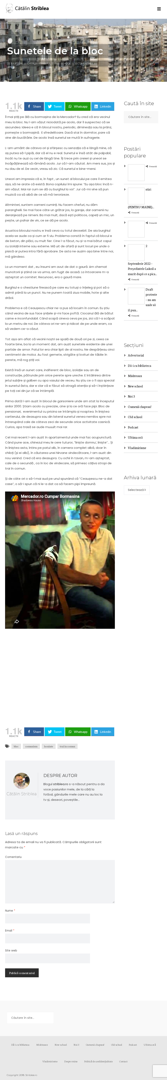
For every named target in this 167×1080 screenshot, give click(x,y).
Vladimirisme (137, 448)
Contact (123, 1061)
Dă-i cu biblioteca (139, 365)
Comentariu (13, 857)
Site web (11, 950)
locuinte (48, 746)
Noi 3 (131, 396)
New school (135, 386)
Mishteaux (135, 376)
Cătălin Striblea (38, 63)
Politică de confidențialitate (98, 1061)
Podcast (133, 427)
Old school (63, 63)
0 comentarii (84, 63)
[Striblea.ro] (27, 9)
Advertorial (136, 355)
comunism (31, 746)
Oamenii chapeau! (139, 406)
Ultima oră (135, 437)
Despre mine (71, 1061)
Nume (10, 911)
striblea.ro (60, 784)
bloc (16, 746)
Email (9, 931)
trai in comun (67, 746)
